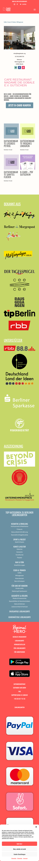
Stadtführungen (19, 565)
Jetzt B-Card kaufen (19, 105)
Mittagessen (20, 22)
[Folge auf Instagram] (23, 67)
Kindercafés (20, 588)
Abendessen (19, 578)
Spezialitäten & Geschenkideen (19, 601)
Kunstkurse (19, 555)
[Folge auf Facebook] (19, 67)
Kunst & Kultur (19, 546)
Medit (23, 526)
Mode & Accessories (19, 598)
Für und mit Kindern (20, 585)
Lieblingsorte (19, 640)
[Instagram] (14, 5)
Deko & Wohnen (19, 604)
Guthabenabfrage (19, 684)
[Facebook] (17, 5)
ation (26, 526)
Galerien (19, 549)
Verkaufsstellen (19, 644)
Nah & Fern (19, 562)
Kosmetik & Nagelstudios (19, 535)
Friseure (19, 529)
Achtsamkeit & (16, 526)
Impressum (25, 858)
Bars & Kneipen (19, 581)
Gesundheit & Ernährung (19, 532)
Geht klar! (19, 844)
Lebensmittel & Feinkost (19, 607)
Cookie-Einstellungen (19, 854)
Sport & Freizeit (19, 539)
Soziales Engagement (19, 637)
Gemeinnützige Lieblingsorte (19, 617)
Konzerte (19, 552)
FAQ (19, 691)
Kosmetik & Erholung (19, 523)
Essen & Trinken (12, 22)
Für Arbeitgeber (19, 652)
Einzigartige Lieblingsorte (19, 611)
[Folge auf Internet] (15, 67)
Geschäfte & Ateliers (19, 595)
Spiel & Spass (19, 542)
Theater (19, 558)
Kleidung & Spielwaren (19, 591)
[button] (36, 827)
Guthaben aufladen (19, 688)
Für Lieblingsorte (19, 648)
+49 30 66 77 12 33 (19, 699)
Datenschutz (13, 858)
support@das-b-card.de (19, 695)
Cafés (5, 22)
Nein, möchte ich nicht (19, 849)
